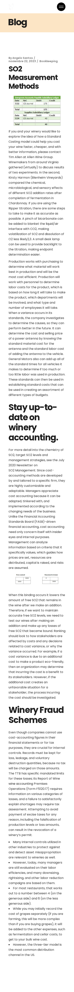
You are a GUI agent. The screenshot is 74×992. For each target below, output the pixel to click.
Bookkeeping (48, 61)
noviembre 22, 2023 (22, 61)
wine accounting (21, 783)
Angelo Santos (22, 58)
